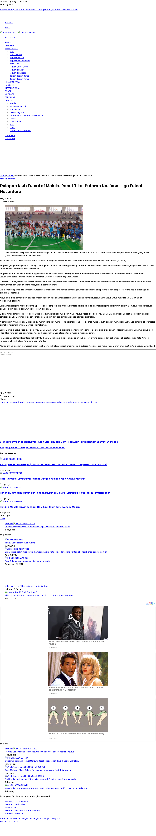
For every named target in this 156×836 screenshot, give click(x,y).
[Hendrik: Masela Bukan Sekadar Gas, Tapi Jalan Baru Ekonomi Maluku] (11, 501)
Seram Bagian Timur (19, 79)
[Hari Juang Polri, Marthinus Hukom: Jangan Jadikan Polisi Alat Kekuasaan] (11, 473)
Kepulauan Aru (17, 57)
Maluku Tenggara (18, 72)
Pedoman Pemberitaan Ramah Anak (22, 810)
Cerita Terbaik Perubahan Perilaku (26, 115)
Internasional (12, 88)
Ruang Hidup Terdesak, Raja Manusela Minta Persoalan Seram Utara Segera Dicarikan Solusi (53, 464)
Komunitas (15, 109)
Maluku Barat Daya (19, 66)
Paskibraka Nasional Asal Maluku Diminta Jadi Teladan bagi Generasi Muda (40, 779)
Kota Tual (14, 63)
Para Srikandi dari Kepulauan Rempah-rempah (27, 561)
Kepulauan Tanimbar (20, 60)
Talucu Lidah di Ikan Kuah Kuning (20, 542)
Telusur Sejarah (17, 112)
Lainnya (9, 100)
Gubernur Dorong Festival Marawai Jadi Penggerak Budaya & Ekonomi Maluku (42, 761)
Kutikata (9, 94)
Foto (12, 124)
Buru (12, 51)
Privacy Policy (11, 807)
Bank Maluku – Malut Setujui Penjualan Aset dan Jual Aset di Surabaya (38, 770)
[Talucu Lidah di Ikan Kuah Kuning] (14, 539)
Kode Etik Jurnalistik (14, 813)
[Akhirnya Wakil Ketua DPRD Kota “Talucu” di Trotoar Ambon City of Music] (21, 592)
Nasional (9, 85)
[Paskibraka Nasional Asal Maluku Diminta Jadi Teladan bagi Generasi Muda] (24, 776)
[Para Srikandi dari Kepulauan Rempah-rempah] (16, 558)
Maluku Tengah (17, 69)
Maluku (13, 103)
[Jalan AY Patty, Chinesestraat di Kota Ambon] (18, 583)
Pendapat (10, 97)
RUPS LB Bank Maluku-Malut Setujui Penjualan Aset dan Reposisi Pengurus (39, 751)
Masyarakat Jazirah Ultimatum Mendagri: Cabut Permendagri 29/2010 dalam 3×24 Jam (46, 788)
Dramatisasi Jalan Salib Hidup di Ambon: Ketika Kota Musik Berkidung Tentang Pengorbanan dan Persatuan (56, 552)
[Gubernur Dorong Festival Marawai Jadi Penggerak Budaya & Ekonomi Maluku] (16, 757)
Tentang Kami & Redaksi (16, 801)
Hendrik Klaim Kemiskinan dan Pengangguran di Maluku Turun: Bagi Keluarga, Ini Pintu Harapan (55, 492)
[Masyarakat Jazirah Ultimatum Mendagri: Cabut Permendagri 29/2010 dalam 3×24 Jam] (16, 785)
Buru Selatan (16, 54)
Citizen (13, 118)
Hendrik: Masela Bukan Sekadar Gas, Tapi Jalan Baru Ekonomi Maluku (40, 507)
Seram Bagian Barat (19, 76)
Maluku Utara (12, 82)
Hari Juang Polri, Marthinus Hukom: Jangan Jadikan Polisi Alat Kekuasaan (42, 478)
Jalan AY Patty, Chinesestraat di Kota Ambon (26, 586)
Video (12, 127)
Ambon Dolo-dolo (18, 106)
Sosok (8, 91)
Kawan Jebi (15, 121)
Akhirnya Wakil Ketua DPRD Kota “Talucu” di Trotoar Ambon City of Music (39, 595)
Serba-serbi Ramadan (20, 130)
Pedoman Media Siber (15, 804)
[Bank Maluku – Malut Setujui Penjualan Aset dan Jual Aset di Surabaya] (25, 767)
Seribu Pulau (11, 48)
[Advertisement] (78, 157)
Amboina (9, 45)
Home (8, 42)
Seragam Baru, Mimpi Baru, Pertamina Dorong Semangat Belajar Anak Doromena (39, 9)
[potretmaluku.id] (17, 32)
